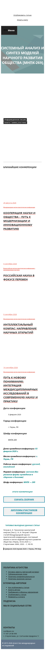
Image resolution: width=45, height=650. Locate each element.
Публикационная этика (17, 574)
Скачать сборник (24, 499)
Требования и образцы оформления (23, 592)
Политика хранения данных (19, 579)
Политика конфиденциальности (21, 576)
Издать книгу (22, 20)
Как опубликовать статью (18, 587)
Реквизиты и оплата (16, 597)
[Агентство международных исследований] (17, 11)
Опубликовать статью (22, 15)
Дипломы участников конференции (24, 511)
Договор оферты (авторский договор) (23, 572)
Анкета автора (14, 590)
